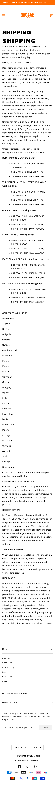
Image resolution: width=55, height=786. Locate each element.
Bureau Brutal (26, 756)
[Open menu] (6, 15)
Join (45, 727)
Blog (4, 672)
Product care (7, 663)
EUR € (36, 747)
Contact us (7, 677)
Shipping (6, 658)
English (19, 747)
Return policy (8, 667)
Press (4, 681)
